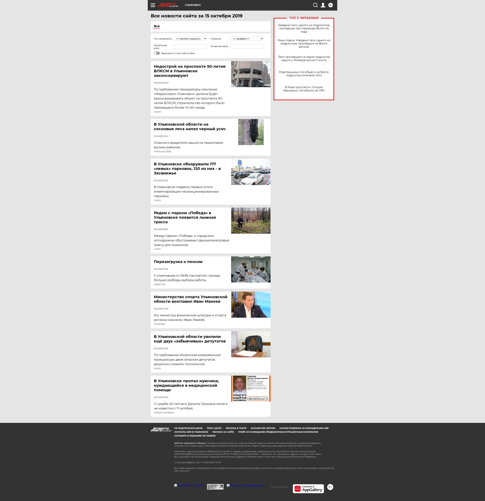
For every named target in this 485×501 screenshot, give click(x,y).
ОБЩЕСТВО (159, 285)
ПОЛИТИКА (159, 324)
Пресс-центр (214, 428)
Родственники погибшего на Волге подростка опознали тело (304, 74)
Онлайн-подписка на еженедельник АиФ (304, 428)
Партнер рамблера (280, 487)
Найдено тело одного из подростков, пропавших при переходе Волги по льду (304, 28)
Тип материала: (163, 38)
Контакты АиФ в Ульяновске (191, 432)
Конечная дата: (219, 46)
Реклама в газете (236, 428)
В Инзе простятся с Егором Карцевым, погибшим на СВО (304, 89)
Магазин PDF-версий (263, 428)
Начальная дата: (160, 47)
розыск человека (164, 413)
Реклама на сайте (223, 432)
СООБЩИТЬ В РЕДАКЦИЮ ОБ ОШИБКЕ (195, 436)
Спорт (157, 249)
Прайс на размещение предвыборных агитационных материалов (278, 432)
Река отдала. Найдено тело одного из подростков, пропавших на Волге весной (304, 43)
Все (157, 26)
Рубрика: (216, 38)
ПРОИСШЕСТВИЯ (162, 152)
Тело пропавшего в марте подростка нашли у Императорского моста (304, 58)
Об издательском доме (188, 428)
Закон (157, 112)
